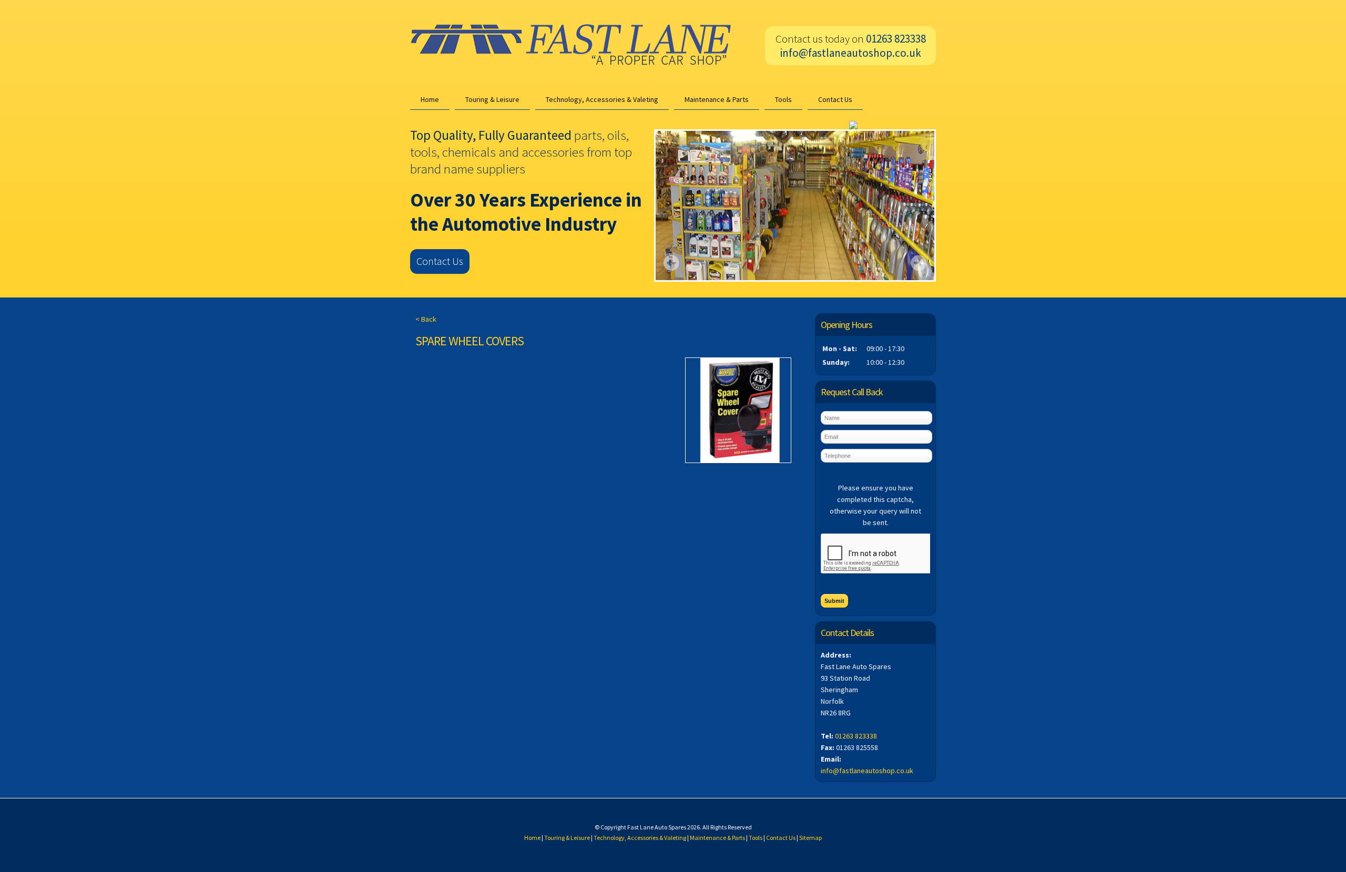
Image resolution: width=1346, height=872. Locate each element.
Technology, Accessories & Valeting (602, 99)
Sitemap (810, 838)
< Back (425, 319)
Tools (783, 99)
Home (430, 99)
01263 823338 (856, 736)
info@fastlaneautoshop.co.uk (850, 53)
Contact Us (835, 99)
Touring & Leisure (492, 99)
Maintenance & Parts (717, 99)
